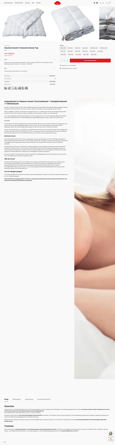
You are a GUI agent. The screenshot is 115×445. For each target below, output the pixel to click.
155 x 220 (78, 51)
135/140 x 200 (94, 48)
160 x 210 (63, 48)
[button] (103, 3)
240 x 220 (79, 55)
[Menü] (113, 432)
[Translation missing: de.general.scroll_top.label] (113, 443)
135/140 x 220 (104, 48)
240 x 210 (71, 55)
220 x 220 (101, 51)
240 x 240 (86, 48)
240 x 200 (64, 55)
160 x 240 (71, 48)
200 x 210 (78, 48)
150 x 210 (63, 51)
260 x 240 (94, 55)
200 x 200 (86, 51)
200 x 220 (93, 51)
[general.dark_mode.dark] (100, 2)
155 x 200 (71, 51)
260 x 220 (86, 55)
